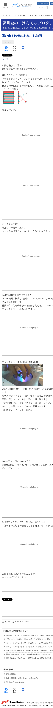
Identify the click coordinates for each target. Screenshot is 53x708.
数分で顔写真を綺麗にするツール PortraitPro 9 (22, 678)
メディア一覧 (6, 706)
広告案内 (23, 706)
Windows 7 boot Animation (15, 682)
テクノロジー (7, 42)
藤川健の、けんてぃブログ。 (29, 15)
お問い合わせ (32, 706)
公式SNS (15, 706)
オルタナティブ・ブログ (9, 15)
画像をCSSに (11, 674)
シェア (5, 59)
